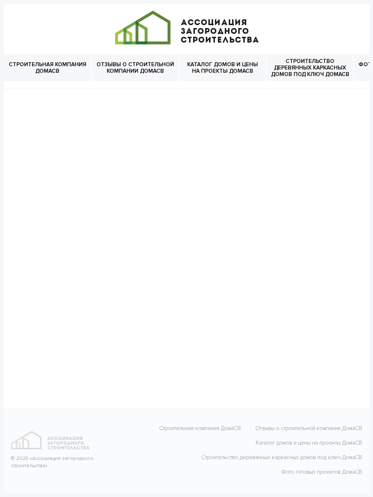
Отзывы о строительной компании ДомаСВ (135, 67)
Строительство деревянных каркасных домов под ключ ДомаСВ (310, 67)
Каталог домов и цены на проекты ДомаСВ (222, 67)
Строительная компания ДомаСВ (47, 67)
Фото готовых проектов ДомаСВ (321, 472)
